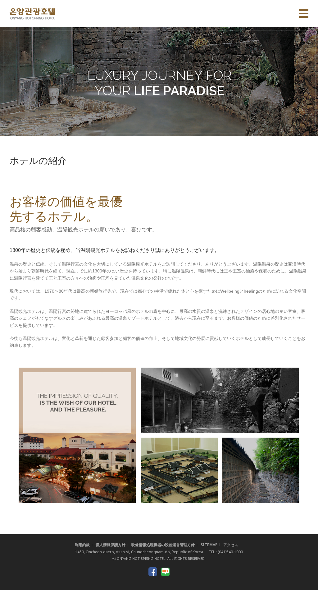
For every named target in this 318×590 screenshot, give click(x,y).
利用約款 (82, 544)
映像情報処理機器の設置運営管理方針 (163, 544)
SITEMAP (209, 544)
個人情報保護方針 (110, 544)
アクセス (230, 544)
